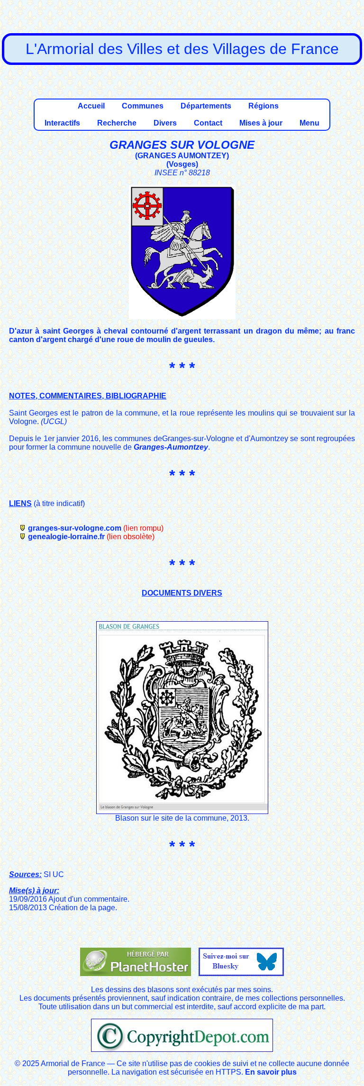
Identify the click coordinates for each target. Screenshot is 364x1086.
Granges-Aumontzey (171, 447)
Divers (165, 123)
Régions (263, 106)
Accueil (91, 106)
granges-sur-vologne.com (74, 528)
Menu (309, 123)
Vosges (182, 164)
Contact (208, 123)
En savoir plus (271, 1072)
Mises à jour (260, 123)
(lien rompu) (143, 528)
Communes (143, 106)
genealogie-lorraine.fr (66, 537)
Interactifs (62, 123)
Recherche (116, 123)
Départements (206, 106)
